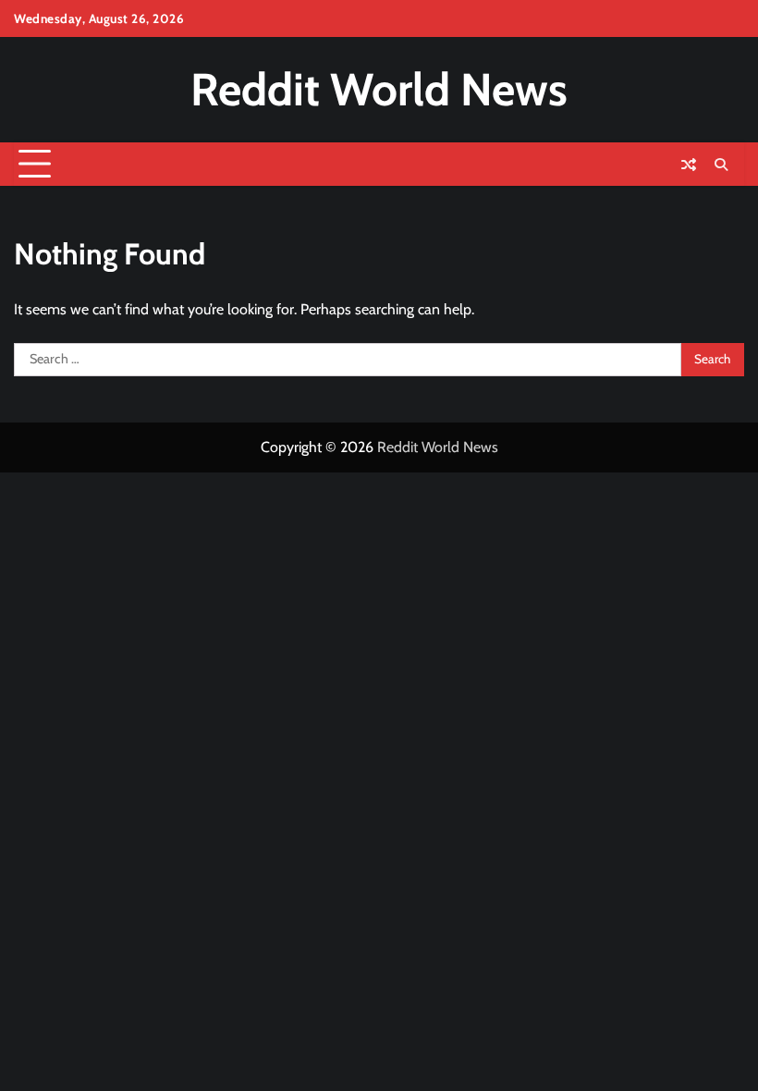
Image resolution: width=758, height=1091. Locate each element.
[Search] (721, 164)
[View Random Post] (689, 164)
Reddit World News (379, 89)
